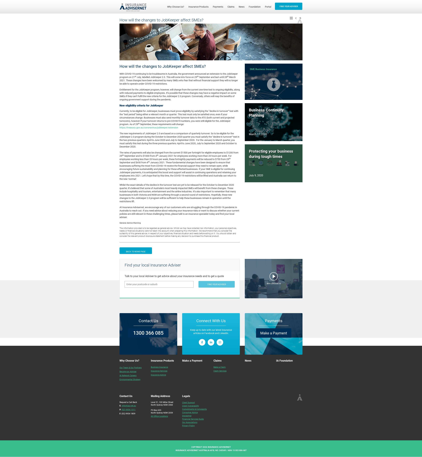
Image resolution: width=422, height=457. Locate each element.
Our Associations (189, 422)
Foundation (255, 6)
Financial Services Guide (193, 419)
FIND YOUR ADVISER (289, 6)
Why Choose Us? (176, 6)
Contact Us (148, 320)
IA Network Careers (128, 375)
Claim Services (219, 370)
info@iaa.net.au (129, 405)
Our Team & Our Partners (131, 367)
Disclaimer (187, 415)
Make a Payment (273, 333)
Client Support (188, 402)
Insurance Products (198, 6)
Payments (218, 6)
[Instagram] (220, 342)
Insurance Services (159, 370)
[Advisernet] (134, 7)
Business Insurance (159, 367)
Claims (230, 6)
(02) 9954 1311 (129, 409)
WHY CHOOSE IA (274, 283)
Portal (268, 6)
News (241, 6)
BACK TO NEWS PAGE (136, 251)
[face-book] (202, 342)
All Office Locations (159, 416)
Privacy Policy (188, 425)
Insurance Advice (158, 374)
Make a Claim (219, 367)
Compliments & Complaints (194, 409)
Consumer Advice (190, 412)
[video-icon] (274, 277)
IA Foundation (284, 360)
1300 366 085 (148, 332)
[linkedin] (211, 342)
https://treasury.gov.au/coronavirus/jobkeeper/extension (149, 127)
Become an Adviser (128, 371)
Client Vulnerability (190, 405)
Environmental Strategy (130, 379)
